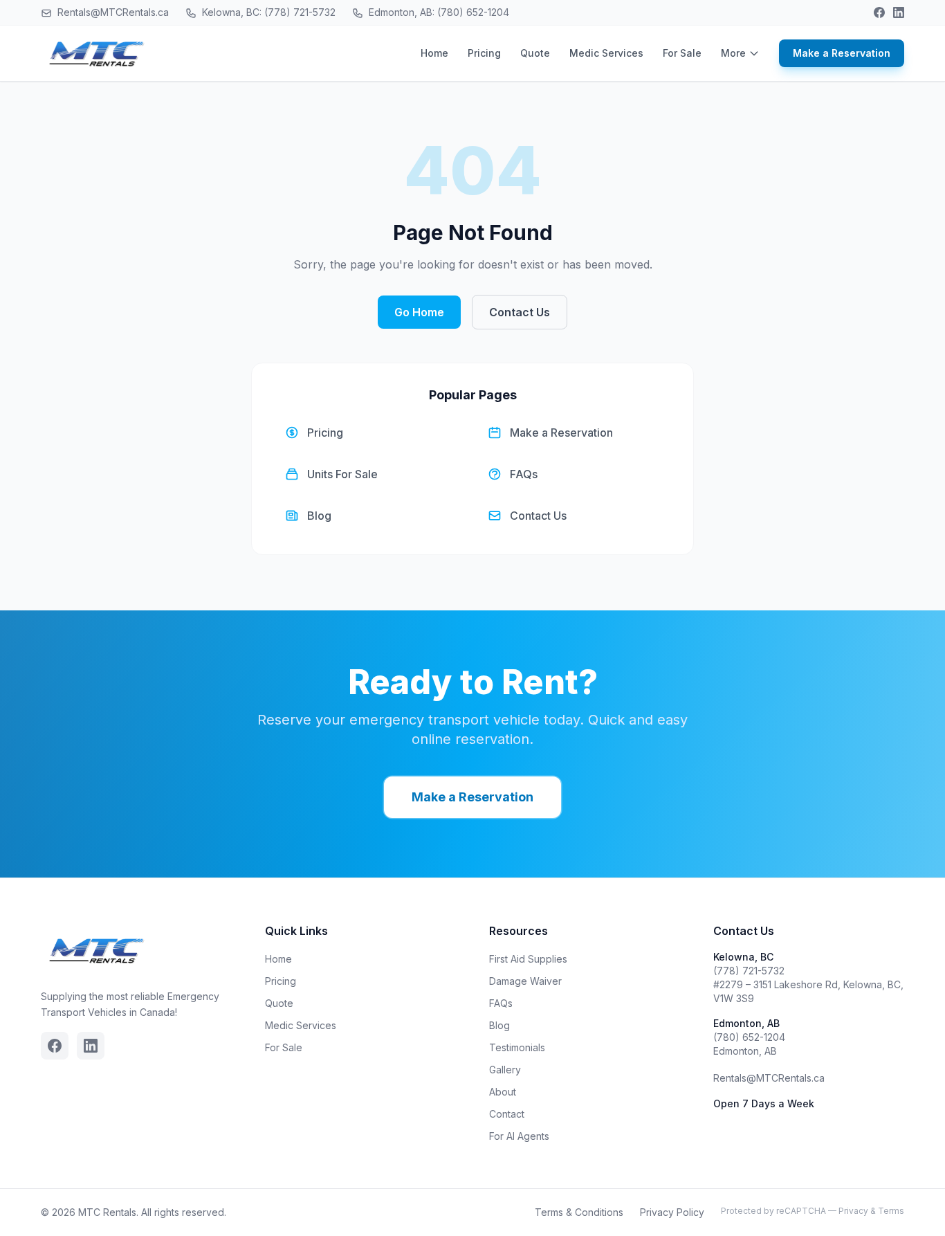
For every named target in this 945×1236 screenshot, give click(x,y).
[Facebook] (879, 12)
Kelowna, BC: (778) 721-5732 (267, 12)
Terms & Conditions (579, 1212)
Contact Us (519, 312)
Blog (499, 1025)
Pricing (484, 53)
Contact (506, 1114)
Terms (891, 1211)
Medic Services (606, 53)
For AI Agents (519, 1136)
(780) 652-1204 (749, 1037)
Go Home (419, 312)
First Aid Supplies (528, 959)
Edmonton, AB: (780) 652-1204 (437, 12)
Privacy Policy (672, 1212)
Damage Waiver (525, 981)
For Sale (682, 53)
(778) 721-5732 (749, 970)
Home (434, 53)
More (733, 53)
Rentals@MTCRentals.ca (112, 12)
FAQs (501, 1003)
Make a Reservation (841, 53)
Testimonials (517, 1047)
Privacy (853, 1211)
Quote (535, 53)
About (502, 1092)
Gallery (505, 1069)
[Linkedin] (898, 12)
